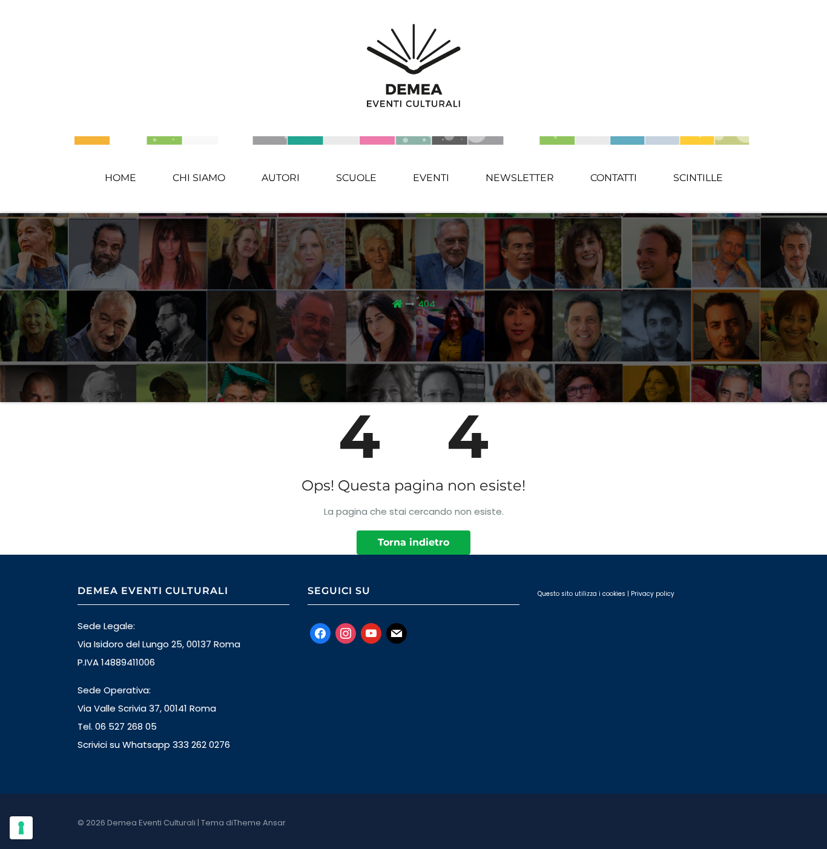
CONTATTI (613, 177)
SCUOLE (356, 177)
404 (426, 303)
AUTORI (281, 177)
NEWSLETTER (520, 177)
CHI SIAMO (199, 177)
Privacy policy (652, 593)
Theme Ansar (259, 822)
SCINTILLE (698, 177)
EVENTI (431, 177)
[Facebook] (320, 632)
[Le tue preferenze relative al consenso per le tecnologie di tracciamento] (21, 827)
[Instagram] (345, 632)
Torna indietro (413, 542)
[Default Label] (371, 632)
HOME (120, 177)
